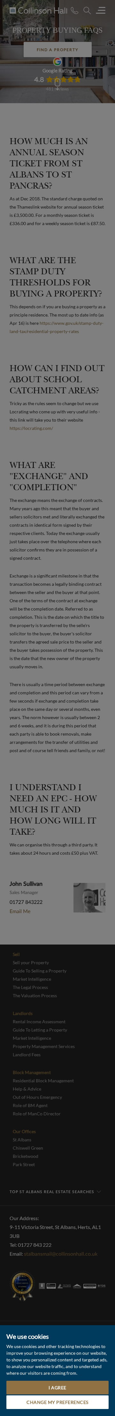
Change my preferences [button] (57, 1402)
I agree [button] (57, 1387)
